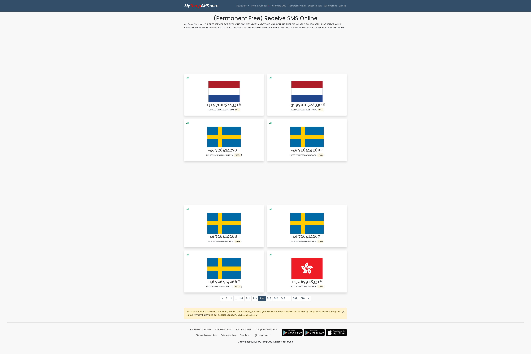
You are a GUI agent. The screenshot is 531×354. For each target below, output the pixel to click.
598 (303, 298)
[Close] (343, 312)
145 (269, 298)
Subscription (315, 5)
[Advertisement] (265, 51)
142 (248, 298)
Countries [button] (241, 5)
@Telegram (330, 5)
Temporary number (266, 329)
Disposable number (206, 335)
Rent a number (260, 5)
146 (276, 298)
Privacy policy (228, 335)
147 (283, 298)
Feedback (245, 335)
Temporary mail (297, 5)
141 (241, 298)
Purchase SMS (278, 5)
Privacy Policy (201, 315)
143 (255, 298)
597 (295, 298)
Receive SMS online (200, 329)
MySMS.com (201, 5)
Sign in (342, 5)
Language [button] (263, 335)
